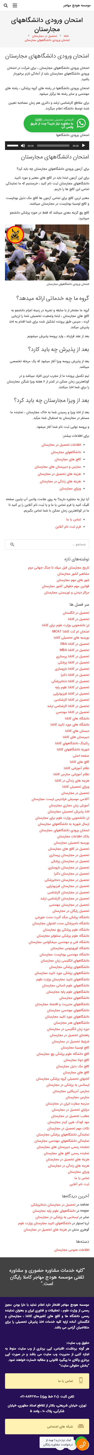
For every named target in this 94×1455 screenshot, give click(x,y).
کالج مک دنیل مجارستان (72, 1066)
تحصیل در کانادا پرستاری (72, 656)
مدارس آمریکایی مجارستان (71, 1091)
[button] (5, 5)
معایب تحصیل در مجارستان (70, 1116)
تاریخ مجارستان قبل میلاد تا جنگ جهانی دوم (58, 567)
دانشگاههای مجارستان (66, 452)
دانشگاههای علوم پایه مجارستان (67, 991)
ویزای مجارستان (70, 488)
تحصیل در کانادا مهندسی (72, 712)
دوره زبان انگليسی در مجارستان (68, 1029)
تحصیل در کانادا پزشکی (73, 662)
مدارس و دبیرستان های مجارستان (58, 466)
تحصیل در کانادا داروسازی (72, 668)
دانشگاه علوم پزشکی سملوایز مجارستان (63, 935)
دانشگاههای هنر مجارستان (71, 1022)
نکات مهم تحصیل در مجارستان (68, 1128)
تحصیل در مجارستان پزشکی (70, 861)
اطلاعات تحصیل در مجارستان (61, 444)
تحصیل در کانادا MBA (74, 650)
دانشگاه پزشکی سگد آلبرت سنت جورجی (62, 917)
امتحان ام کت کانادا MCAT (70, 631)
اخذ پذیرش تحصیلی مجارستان (68, 811)
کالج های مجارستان (68, 459)
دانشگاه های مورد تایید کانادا (69, 724)
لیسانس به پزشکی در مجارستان (67, 1085)
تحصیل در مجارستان (75, 793)
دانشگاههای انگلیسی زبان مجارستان (65, 960)
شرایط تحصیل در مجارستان (70, 1041)
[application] (47, 145)
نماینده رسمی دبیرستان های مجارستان (63, 1147)
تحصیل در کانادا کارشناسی (71, 699)
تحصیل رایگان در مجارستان (70, 911)
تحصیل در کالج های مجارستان (68, 849)
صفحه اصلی (81, 755)
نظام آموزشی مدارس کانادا (71, 774)
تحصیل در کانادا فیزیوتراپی (71, 693)
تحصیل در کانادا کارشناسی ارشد (68, 706)
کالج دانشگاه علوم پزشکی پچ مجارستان (63, 1054)
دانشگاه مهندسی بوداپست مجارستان (64, 954)
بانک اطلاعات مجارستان (73, 836)
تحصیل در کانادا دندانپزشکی (70, 681)
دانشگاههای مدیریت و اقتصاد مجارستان (62, 1004)
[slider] (13, 145)
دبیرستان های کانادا (76, 737)
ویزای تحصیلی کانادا (75, 786)
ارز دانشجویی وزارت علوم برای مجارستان (62, 818)
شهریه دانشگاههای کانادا (73, 749)
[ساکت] (23, 145)
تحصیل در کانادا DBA (74, 644)
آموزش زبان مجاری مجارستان (69, 805)
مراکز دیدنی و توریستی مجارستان (66, 592)
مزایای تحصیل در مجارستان (70, 1109)
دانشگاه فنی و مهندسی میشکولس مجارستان (59, 942)
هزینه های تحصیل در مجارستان (59, 474)
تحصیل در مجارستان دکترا (71, 873)
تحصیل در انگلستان (76, 612)
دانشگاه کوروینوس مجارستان (69, 948)
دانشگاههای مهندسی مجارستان (68, 1010)
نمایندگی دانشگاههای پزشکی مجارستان (62, 1134)
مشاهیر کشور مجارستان (73, 573)
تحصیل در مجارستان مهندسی (69, 905)
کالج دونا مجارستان (76, 1060)
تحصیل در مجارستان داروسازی (68, 867)
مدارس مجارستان (77, 1097)
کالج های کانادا (79, 762)
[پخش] (83, 145)
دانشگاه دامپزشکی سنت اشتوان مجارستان (60, 923)
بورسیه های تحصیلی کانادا (71, 637)
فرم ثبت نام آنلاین (68, 526)
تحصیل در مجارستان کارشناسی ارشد (64, 898)
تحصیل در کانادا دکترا (75, 675)
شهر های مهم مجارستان (73, 580)
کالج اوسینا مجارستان (75, 1047)
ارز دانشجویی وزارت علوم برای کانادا (65, 625)
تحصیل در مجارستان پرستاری (69, 855)
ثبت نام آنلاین (79, 1184)
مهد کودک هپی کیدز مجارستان (68, 1122)
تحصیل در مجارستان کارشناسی (68, 892)
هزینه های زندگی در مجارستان (60, 481)
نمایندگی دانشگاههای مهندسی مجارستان (61, 1141)
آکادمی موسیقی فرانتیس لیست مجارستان (60, 799)
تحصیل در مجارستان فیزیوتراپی (67, 886)
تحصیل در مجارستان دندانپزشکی (67, 880)
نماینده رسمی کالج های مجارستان (66, 1153)
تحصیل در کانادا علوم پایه (72, 687)
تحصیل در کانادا (78, 619)
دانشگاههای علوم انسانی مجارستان (65, 985)
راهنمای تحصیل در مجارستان (69, 1035)
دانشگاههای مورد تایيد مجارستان (67, 1016)
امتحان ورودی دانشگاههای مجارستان (64, 830)
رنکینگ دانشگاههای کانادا (72, 743)
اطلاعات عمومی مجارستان (71, 1250)
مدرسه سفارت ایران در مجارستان (67, 1103)
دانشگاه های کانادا (77, 718)
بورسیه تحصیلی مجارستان (71, 842)
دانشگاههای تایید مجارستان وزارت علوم (62, 979)
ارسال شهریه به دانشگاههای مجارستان (63, 824)
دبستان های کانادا (77, 731)
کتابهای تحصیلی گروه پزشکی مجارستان (62, 1078)
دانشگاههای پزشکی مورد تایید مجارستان (62, 973)
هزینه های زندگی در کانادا (72, 780)
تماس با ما (73, 519)
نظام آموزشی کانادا (76, 768)
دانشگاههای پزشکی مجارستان (69, 967)
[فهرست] (15, 5)
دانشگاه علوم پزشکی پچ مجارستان (66, 929)
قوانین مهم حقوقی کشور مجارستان (65, 586)
